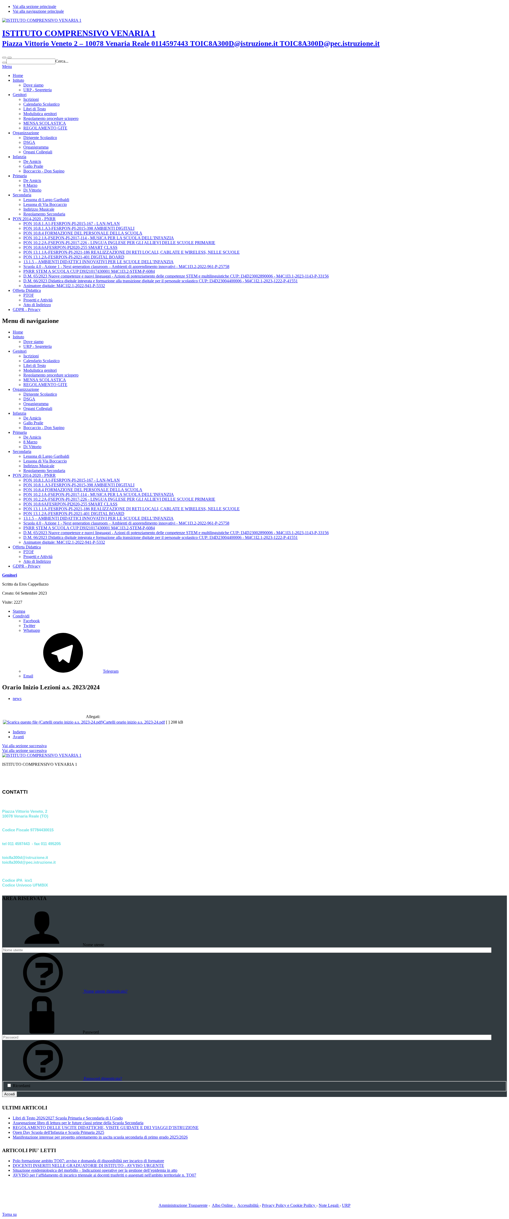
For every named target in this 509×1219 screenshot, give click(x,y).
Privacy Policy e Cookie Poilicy (289, 1205)
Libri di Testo (34, 109)
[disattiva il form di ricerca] (9, 57)
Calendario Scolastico (41, 104)
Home (18, 75)
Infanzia (19, 156)
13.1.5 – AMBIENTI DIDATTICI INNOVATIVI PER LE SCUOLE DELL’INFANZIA (98, 262)
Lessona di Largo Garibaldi (46, 199)
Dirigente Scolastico (40, 137)
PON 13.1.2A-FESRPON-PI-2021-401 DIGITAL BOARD (73, 257)
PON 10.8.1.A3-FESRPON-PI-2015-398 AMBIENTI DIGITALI (78, 228)
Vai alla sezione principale (34, 6)
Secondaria (22, 195)
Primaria (20, 176)
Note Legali (329, 1205)
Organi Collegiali (37, 152)
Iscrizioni (31, 99)
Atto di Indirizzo (37, 304)
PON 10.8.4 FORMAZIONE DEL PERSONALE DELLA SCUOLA (82, 233)
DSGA (29, 142)
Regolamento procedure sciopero (50, 118)
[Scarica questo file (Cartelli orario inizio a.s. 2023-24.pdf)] (53, 722)
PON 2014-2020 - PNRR (34, 219)
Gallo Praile (33, 166)
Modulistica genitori (40, 113)
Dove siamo (33, 85)
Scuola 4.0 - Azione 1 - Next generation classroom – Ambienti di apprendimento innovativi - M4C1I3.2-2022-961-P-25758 (126, 266)
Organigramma (36, 147)
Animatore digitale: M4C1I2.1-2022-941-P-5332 (64, 285)
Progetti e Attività (37, 300)
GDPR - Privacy (27, 309)
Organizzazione (26, 133)
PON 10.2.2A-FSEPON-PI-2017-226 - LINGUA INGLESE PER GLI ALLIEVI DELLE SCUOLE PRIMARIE (119, 242)
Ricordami (21, 1085)
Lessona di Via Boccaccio (45, 204)
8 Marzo (30, 185)
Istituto (18, 80)
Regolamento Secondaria (44, 214)
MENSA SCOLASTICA (44, 123)
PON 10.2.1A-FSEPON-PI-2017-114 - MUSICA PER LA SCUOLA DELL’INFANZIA (98, 238)
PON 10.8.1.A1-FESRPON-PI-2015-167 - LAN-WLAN (71, 223)
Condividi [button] (21, 616)
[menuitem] (265, 621)
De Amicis (32, 161)
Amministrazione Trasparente (183, 1205)
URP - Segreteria (37, 90)
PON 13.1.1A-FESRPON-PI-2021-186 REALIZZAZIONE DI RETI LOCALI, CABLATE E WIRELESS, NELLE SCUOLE (131, 252)
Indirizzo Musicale (38, 209)
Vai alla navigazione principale (38, 11)
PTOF (28, 295)
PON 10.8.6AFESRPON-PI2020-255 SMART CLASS (70, 247)
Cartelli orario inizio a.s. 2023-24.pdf (134, 722)
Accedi (9, 1094)
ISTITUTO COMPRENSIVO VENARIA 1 (191, 37)
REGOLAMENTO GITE (45, 128)
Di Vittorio (32, 190)
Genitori (20, 94)
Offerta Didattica (27, 290)
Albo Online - (224, 1205)
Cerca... (61, 61)
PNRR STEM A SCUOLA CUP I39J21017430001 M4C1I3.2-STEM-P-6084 (89, 271)
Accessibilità (248, 1205)
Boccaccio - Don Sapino (43, 171)
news (17, 698)
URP (346, 1205)
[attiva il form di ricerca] (4, 57)
